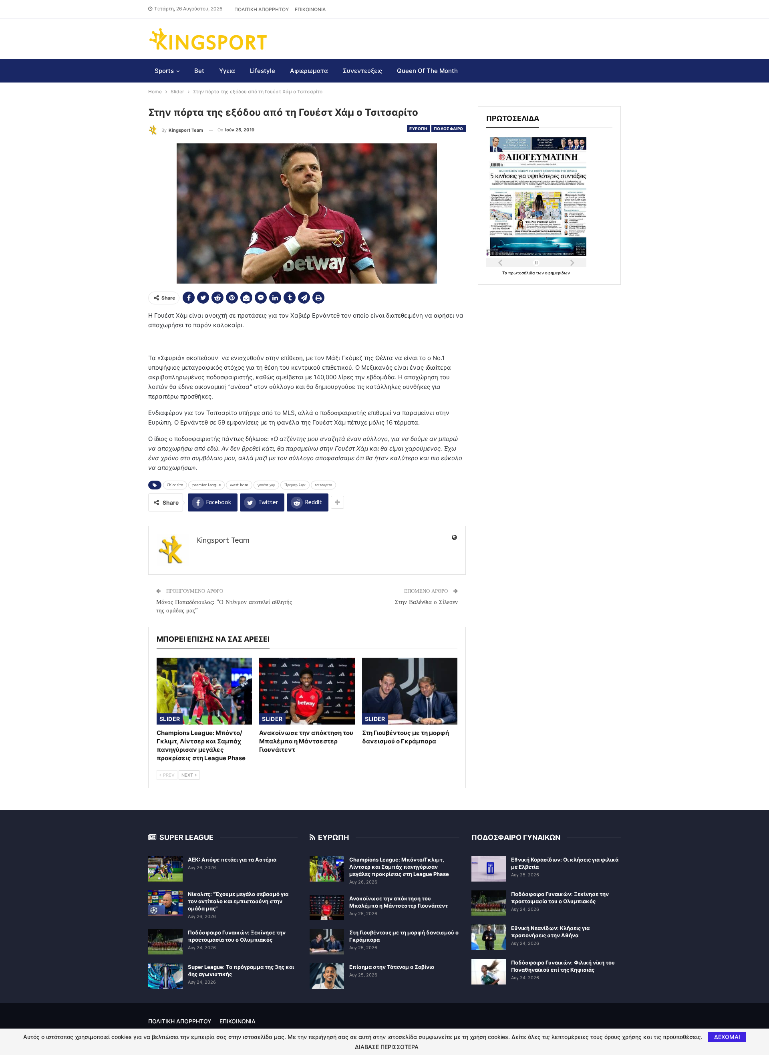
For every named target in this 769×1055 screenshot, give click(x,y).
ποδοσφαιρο (448, 128)
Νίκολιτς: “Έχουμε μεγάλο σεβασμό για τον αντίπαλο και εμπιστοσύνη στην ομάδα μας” (238, 901)
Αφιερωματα (309, 70)
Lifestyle (262, 70)
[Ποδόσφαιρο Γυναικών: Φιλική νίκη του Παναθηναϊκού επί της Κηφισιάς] (488, 972)
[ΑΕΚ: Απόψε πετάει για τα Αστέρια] (165, 869)
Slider (169, 718)
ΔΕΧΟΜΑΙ (727, 1036)
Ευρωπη (418, 128)
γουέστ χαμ (266, 485)
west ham (239, 485)
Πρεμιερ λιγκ (295, 485)
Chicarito (175, 485)
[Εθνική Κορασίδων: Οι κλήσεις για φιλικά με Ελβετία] (488, 869)
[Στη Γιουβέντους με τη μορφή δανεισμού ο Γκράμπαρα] (409, 691)
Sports (164, 70)
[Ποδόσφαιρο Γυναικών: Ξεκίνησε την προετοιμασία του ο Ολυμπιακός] (165, 941)
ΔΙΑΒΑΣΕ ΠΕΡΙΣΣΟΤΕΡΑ (387, 1047)
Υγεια (227, 70)
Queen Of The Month (427, 70)
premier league (206, 485)
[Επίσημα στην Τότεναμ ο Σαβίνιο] (327, 976)
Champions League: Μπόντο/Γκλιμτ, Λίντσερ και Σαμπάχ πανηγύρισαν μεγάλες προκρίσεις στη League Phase (399, 866)
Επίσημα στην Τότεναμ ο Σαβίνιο (391, 967)
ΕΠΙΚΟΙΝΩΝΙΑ (310, 9)
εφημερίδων (557, 272)
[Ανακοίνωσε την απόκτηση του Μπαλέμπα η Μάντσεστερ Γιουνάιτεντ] (306, 691)
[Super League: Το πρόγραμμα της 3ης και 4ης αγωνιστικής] (165, 976)
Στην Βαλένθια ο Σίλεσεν (426, 602)
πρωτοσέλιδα (522, 272)
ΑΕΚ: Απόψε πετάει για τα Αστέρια (232, 859)
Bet (199, 70)
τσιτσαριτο (323, 485)
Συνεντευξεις (362, 70)
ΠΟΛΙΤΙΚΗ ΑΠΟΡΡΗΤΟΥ (261, 9)
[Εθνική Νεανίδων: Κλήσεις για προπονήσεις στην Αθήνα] (488, 937)
